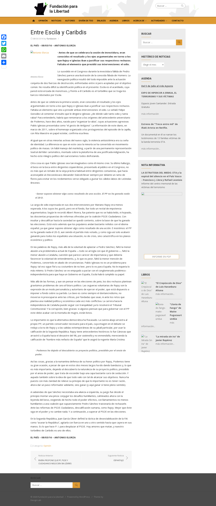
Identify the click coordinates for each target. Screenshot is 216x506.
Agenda (114, 20)
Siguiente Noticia (116, 458)
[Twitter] (4, 43)
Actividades (158, 20)
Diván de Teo (86, 20)
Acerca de (138, 20)
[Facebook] (4, 37)
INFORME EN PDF (161, 256)
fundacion (51, 38)
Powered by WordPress (78, 496)
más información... (150, 148)
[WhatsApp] (4, 50)
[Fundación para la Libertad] (34, 20)
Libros (126, 20)
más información (150, 113)
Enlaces (101, 20)
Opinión (43, 20)
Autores (70, 20)
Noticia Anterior (54, 459)
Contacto (178, 20)
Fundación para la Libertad (63, 9)
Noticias (56, 20)
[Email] (4, 56)
